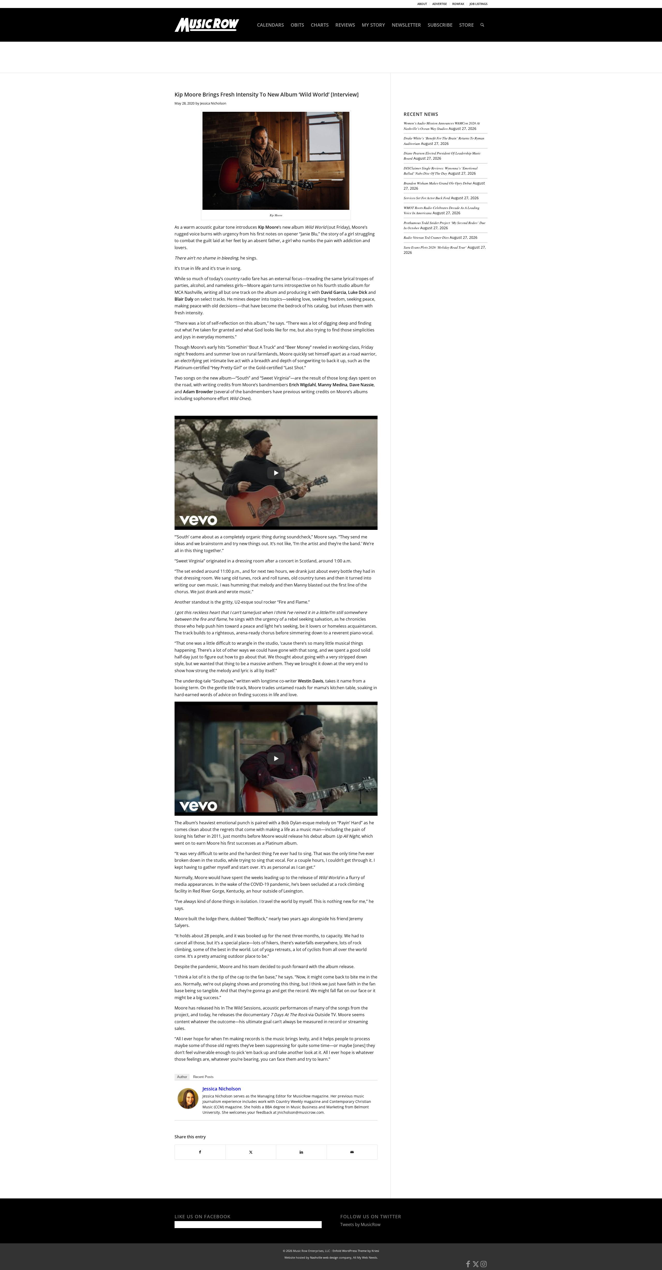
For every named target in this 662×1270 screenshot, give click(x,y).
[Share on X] (251, 1152)
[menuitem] (422, 4)
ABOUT (422, 4)
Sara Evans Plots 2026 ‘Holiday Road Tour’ (435, 247)
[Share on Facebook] (200, 1152)
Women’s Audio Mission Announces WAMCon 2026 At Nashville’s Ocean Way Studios (442, 126)
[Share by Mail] (352, 1152)
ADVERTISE (439, 4)
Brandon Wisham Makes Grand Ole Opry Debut (438, 183)
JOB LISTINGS (478, 4)
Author (182, 1077)
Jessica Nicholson (213, 103)
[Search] (482, 25)
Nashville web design (324, 1257)
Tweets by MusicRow (360, 1224)
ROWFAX (458, 4)
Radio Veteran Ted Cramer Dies (426, 237)
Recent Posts (203, 1077)
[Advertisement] (442, 294)
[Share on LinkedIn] (301, 1152)
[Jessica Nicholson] (188, 1107)
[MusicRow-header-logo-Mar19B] (207, 25)
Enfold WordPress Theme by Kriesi (356, 1251)
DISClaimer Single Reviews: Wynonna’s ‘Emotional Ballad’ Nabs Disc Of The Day (441, 171)
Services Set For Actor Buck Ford (427, 197)
